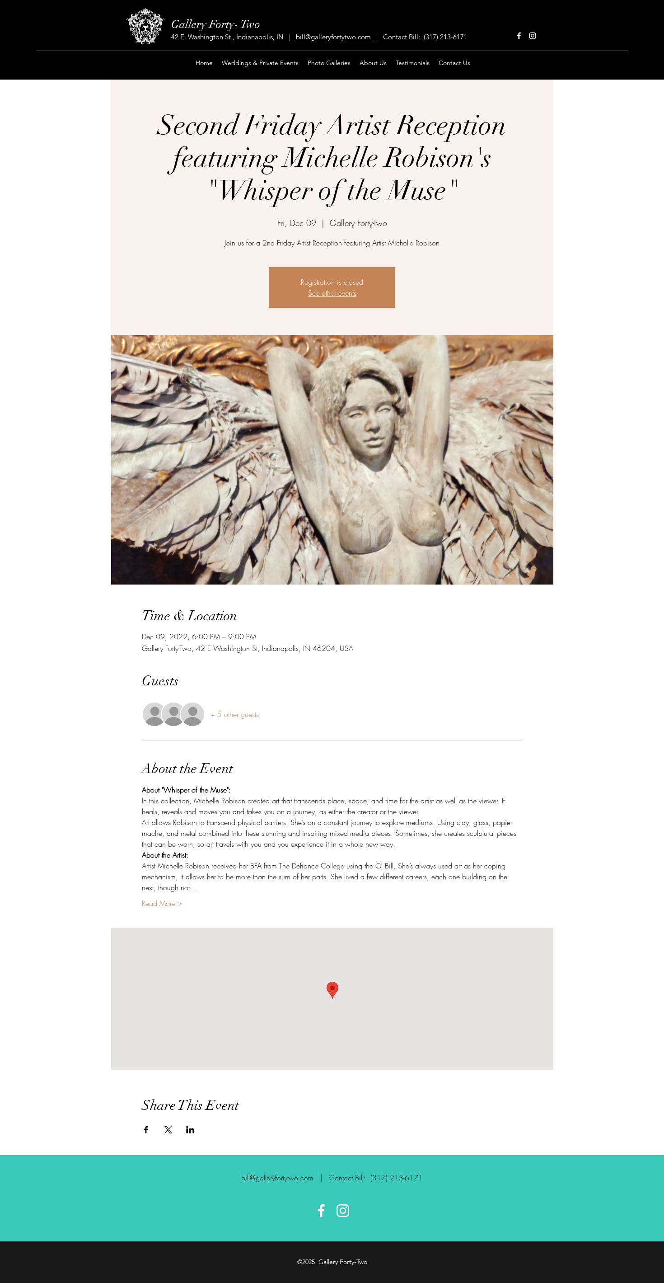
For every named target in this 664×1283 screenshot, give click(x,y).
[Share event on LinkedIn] (190, 1129)
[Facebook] (519, 35)
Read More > (162, 903)
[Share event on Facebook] (146, 1129)
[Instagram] (532, 35)
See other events (332, 293)
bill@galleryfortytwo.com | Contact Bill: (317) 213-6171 (332, 1178)
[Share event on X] (168, 1129)
